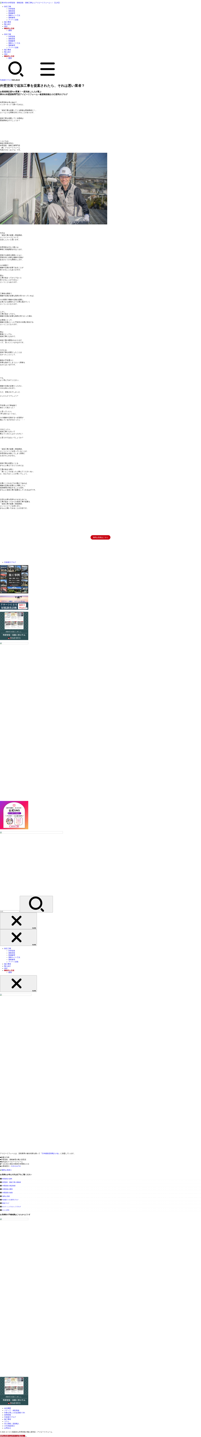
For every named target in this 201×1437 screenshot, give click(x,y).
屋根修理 (11, 17)
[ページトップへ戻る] (26, 1436)
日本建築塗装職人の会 (50, 1153)
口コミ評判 (5, 1210)
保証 (6, 26)
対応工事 (7, 6)
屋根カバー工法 (14, 15)
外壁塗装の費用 (7, 1189)
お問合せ (7, 1428)
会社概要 (7, 1408)
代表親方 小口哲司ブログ (10, 1200)
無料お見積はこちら (100, 537)
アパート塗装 (13, 20)
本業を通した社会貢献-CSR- (14, 1413)
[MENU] (47, 76)
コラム (6, 1421)
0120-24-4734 (16, 1166)
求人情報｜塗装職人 (11, 1424)
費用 (10, 30)
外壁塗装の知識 (7, 1192)
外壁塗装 (11, 9)
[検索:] (10, 911)
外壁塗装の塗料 (7, 1179)
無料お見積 (6, 1196)
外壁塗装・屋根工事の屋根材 (11, 1182)
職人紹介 (7, 24)
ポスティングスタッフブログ (11, 1206)
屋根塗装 (11, 11)
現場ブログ (5, 1203)
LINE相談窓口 (9, 1426)
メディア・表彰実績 (11, 1410)
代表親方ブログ (6, 80)
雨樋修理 (11, 13)
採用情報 (7, 1415)
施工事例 (7, 22)
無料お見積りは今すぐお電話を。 (12, 1436)
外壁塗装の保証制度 (8, 1185)
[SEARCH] (16, 76)
